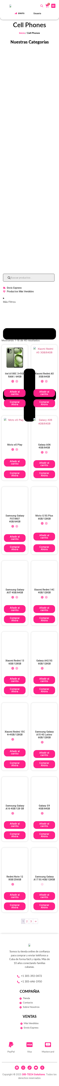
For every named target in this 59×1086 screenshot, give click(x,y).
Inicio (22, 33)
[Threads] (42, 1068)
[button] (53, 6)
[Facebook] (17, 1068)
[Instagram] (23, 1068)
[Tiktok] (30, 1068)
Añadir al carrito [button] (15, 393)
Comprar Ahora (15, 403)
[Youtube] (36, 1068)
